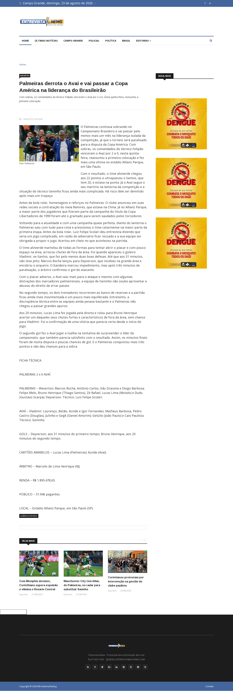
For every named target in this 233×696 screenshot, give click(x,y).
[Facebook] (205, 3)
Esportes (24, 75)
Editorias (142, 40)
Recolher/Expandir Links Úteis (13, 612)
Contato (210, 686)
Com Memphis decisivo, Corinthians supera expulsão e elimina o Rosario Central (38, 585)
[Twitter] (210, 3)
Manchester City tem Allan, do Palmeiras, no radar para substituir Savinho (82, 585)
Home (25, 40)
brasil (126, 40)
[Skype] (123, 667)
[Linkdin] (116, 667)
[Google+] (109, 667)
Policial (94, 40)
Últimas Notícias (46, 40)
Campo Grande (73, 40)
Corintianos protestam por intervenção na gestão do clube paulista (126, 581)
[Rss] (88, 667)
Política (110, 40)
